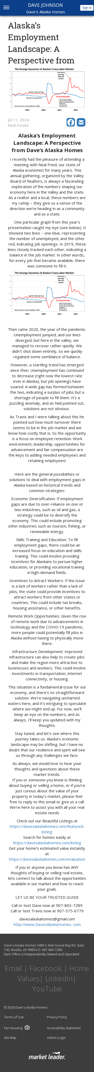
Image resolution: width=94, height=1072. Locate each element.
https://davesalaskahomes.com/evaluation (47, 859)
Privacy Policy (57, 1017)
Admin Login (56, 1038)
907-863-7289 (52, 950)
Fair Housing (13, 1028)
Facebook (46, 968)
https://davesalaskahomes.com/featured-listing (47, 829)
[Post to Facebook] (71, 125)
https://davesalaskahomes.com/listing (47, 842)
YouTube (47, 988)
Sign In (87, 7)
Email (13, 968)
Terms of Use (14, 1017)
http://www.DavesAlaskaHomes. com (47, 924)
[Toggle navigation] (6, 8)
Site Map (10, 1038)
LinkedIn (59, 978)
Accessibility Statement (64, 1028)
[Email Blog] (81, 125)
